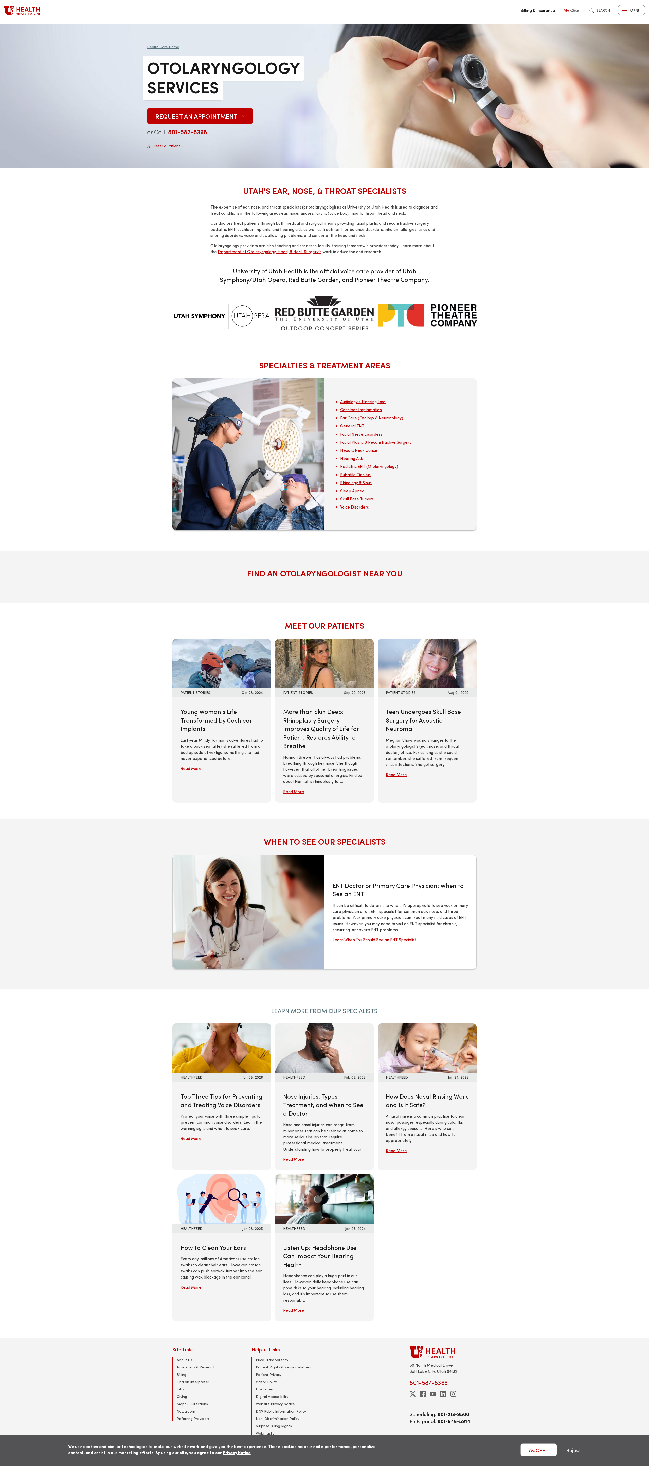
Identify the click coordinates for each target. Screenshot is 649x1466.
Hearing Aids (352, 458)
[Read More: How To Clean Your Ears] (221, 1198)
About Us (184, 1359)
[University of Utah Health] (22, 10)
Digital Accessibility (272, 1396)
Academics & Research (196, 1367)
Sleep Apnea (352, 490)
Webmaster (266, 1433)
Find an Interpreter (193, 1381)
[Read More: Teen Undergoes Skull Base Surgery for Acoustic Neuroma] (427, 662)
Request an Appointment (197, 116)
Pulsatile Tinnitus (355, 474)
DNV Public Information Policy (281, 1411)
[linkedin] (443, 1394)
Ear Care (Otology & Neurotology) (371, 417)
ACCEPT (539, 1449)
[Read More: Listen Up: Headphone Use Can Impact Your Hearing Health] (324, 1198)
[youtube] (433, 1394)
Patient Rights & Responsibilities (283, 1367)
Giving (182, 1396)
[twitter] (413, 1394)
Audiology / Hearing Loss (363, 401)
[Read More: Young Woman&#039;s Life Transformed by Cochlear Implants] (221, 662)
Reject (573, 1449)
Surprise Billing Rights (274, 1425)
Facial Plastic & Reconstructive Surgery (375, 442)
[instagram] (453, 1394)
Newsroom (186, 1411)
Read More (191, 768)
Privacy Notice (237, 1452)
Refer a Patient (166, 145)
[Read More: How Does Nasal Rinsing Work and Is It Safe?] (427, 1047)
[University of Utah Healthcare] (443, 1352)
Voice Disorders (354, 507)
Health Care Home (163, 46)
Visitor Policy (266, 1381)
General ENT (352, 425)
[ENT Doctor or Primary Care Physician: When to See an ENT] (248, 912)
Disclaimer (265, 1389)
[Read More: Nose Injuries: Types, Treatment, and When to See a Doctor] (324, 1047)
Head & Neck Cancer (359, 450)
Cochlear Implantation (361, 409)
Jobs (180, 1389)
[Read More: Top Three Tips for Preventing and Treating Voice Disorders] (221, 1047)
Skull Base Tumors (357, 498)
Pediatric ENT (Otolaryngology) (369, 466)
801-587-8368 (187, 131)
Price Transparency (272, 1359)
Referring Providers (193, 1418)
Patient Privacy (268, 1374)
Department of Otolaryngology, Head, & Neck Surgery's (269, 251)
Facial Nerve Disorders (361, 434)
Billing (181, 1374)
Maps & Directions (192, 1403)
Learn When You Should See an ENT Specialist (374, 939)
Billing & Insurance (538, 10)
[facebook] (423, 1394)
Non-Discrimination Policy (277, 1418)
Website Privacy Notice (275, 1403)
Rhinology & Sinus (356, 482)
